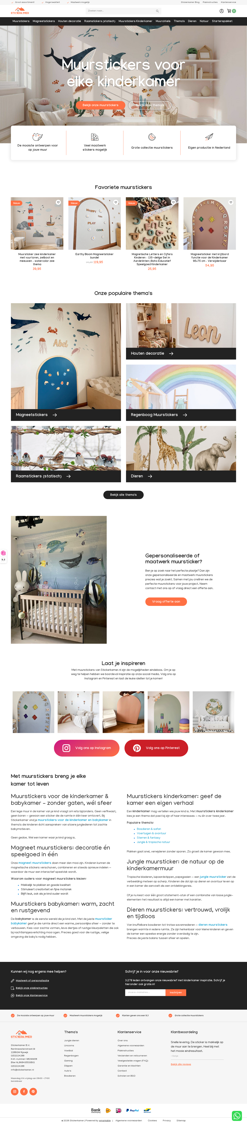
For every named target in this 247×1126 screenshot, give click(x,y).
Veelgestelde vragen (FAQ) (133, 1061)
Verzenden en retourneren (132, 1056)
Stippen (68, 1066)
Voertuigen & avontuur (151, 833)
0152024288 (17, 1066)
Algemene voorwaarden (131, 1046)
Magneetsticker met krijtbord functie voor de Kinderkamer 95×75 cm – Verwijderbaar (210, 258)
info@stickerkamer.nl (22, 1070)
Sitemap (181, 1121)
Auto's (67, 1071)
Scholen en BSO (126, 1076)
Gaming (68, 1061)
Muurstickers (21, 21)
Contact (122, 1071)
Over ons (123, 1041)
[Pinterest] (33, 1091)
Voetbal (68, 1051)
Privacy (167, 1121)
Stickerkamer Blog (190, 2)
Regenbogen (71, 1056)
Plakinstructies (210, 2)
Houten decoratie (69, 21)
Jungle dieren (71, 1041)
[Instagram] (14, 1091)
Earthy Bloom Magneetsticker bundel (94, 256)
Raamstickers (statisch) (99, 21)
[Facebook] (24, 1091)
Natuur (204, 21)
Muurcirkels (163, 21)
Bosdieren (70, 1076)
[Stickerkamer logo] (20, 11)
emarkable (105, 1121)
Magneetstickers (44, 21)
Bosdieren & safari (149, 829)
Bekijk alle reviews (181, 1064)
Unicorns (69, 1046)
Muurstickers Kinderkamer (135, 21)
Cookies (152, 1121)
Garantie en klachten (129, 1066)
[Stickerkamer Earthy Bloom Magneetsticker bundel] (94, 223)
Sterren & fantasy (148, 838)
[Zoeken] (158, 11)
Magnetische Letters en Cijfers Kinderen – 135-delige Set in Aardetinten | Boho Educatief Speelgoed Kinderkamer (152, 259)
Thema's (179, 21)
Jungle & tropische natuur (153, 842)
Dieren (192, 21)
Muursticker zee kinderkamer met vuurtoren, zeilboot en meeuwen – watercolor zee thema (37, 259)
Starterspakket (222, 21)
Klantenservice (228, 2)
